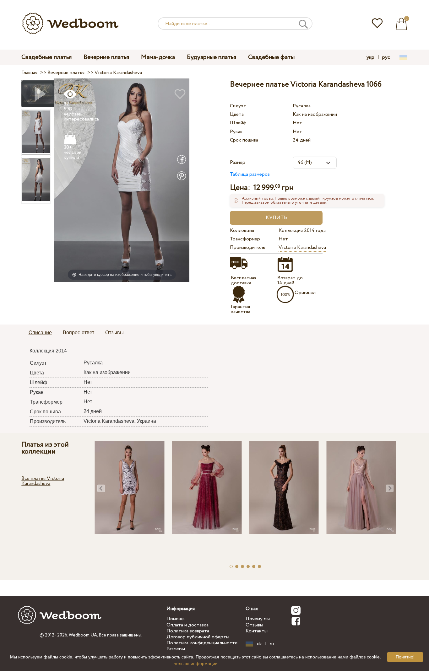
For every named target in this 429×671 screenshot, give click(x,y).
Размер (237, 162)
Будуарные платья (211, 57)
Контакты (257, 631)
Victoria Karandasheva (302, 247)
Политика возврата (187, 631)
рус (386, 57)
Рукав (236, 132)
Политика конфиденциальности (201, 643)
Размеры (175, 648)
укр (370, 57)
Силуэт (238, 106)
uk (259, 644)
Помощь (175, 618)
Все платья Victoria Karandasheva (42, 481)
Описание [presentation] (40, 332)
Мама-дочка (158, 57)
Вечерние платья (106, 57)
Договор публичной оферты (197, 637)
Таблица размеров (250, 174)
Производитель (247, 247)
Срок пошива (244, 140)
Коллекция (242, 231)
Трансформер (245, 239)
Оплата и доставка (187, 625)
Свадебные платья (46, 57)
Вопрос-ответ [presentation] (78, 332)
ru (272, 644)
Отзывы (254, 625)
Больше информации (195, 663)
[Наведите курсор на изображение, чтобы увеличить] (121, 180)
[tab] (40, 333)
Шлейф (238, 123)
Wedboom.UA (83, 635)
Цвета (237, 114)
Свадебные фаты (271, 57)
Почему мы (258, 618)
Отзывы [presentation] (114, 332)
